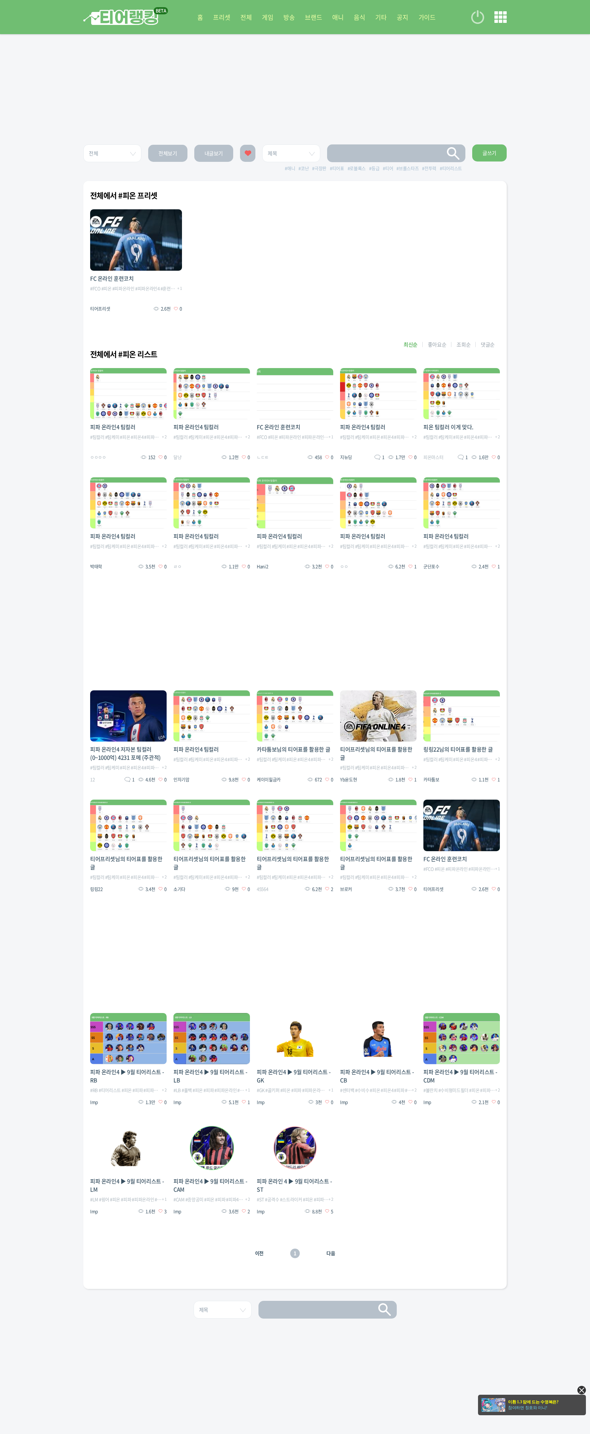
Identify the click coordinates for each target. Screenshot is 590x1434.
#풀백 (187, 1090)
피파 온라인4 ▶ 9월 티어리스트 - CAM (210, 1185)
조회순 (463, 344)
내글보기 (214, 153)
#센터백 (347, 1090)
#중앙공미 (194, 1199)
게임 (267, 17)
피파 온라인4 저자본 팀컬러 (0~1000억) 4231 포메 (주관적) (125, 753)
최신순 (411, 344)
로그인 (477, 17)
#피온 (106, 288)
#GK (261, 1090)
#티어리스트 (110, 1090)
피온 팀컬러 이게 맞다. (448, 427)
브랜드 (313, 17)
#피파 (137, 1090)
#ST (260, 1199)
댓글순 (488, 344)
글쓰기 (489, 153)
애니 (337, 17)
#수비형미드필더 (453, 1090)
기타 (381, 17)
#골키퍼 (272, 1090)
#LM (94, 1199)
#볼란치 (430, 1090)
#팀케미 (112, 437)
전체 (246, 17)
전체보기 (167, 153)
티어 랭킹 (120, 17)
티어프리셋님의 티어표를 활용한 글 (376, 753)
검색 (453, 153)
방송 (289, 17)
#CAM (179, 1199)
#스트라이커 (291, 1199)
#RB (94, 1090)
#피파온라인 (123, 288)
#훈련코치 (169, 288)
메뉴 (500, 17)
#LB (177, 1090)
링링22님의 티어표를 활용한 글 (458, 749)
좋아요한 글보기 (247, 153)
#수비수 (362, 1090)
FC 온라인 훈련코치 (112, 278)
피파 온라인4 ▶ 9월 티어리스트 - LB (210, 1076)
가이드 (427, 17)
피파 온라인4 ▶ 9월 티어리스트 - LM (127, 1185)
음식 (359, 17)
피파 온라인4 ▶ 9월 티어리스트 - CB (377, 1076)
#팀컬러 (97, 437)
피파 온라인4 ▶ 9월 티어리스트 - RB (127, 1076)
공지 (402, 17)
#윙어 (104, 1199)
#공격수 (272, 1199)
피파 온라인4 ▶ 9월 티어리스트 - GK (294, 1076)
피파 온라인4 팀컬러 (113, 427)
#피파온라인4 (147, 288)
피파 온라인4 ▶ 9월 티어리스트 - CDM (460, 1076)
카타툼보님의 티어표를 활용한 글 (293, 749)
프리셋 (221, 17)
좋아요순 (437, 344)
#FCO (95, 288)
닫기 (581, 1390)
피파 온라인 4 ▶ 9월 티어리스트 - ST (294, 1185)
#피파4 (232, 1199)
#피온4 (137, 437)
